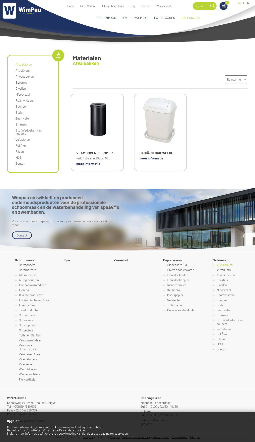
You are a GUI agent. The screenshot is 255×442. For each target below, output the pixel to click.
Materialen (190, 18)
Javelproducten (29, 310)
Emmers (21, 124)
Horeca (24, 290)
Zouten (20, 163)
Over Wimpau (88, 6)
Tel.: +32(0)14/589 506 (21, 406)
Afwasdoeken (25, 76)
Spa (125, 18)
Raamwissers (25, 100)
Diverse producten (31, 295)
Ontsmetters (27, 270)
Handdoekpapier (178, 280)
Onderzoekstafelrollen (181, 310)
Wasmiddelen (28, 369)
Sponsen (21, 106)
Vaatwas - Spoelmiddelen (28, 347)
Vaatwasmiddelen (30, 340)
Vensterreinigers (30, 354)
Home (70, 6)
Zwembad (140, 18)
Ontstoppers (27, 325)
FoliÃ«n (21, 145)
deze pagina (101, 433)
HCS (19, 157)
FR (247, 3)
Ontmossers (27, 265)
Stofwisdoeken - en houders (29, 131)
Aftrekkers (23, 70)
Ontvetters (26, 330)
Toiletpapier (175, 305)
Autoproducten (29, 280)
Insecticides (27, 305)
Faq (132, 6)
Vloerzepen (26, 364)
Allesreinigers (28, 275)
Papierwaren (164, 18)
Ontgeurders (27, 315)
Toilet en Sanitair (30, 335)
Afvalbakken (24, 64)
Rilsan (20, 151)
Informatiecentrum (113, 6)
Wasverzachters (29, 374)
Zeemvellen (23, 118)
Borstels (21, 82)
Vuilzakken (23, 139)
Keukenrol (173, 290)
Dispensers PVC (177, 265)
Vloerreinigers (28, 359)
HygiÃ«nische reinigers (34, 300)
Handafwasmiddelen (32, 285)
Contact (145, 6)
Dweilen (21, 88)
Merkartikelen (28, 379)
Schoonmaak (105, 18)
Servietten (174, 300)
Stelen (20, 112)
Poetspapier (175, 295)
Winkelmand (227, 3)
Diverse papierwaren (180, 270)
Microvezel (23, 94)
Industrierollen (176, 285)
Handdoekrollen (177, 275)
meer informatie (88, 163)
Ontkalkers (26, 320)
